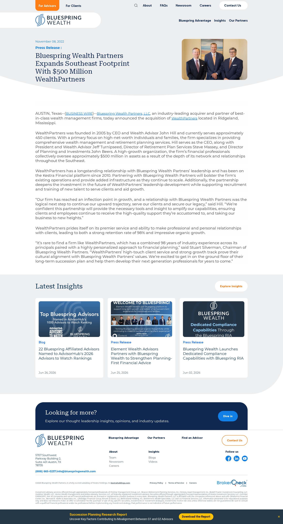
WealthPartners (184, 118)
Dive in (228, 416)
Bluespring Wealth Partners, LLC (123, 114)
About (147, 5)
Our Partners (156, 438)
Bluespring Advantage (124, 438)
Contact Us (232, 5)
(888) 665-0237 (45, 471)
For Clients (73, 6)
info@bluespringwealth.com (76, 471)
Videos (153, 461)
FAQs (164, 5)
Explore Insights (231, 286)
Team (112, 457)
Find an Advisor (192, 438)
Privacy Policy (156, 483)
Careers (205, 5)
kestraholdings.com (120, 483)
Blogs (152, 457)
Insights (154, 451)
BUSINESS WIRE (79, 114)
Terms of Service (176, 483)
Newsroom (183, 5)
